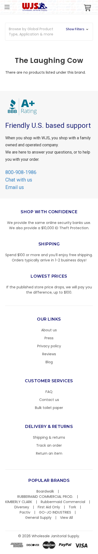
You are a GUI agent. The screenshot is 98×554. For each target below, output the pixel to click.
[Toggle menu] (7, 7)
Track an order (49, 445)
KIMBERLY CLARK (18, 501)
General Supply (38, 517)
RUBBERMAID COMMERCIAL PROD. (45, 496)
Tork (72, 507)
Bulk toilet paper (49, 407)
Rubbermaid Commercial (63, 501)
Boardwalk (45, 491)
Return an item (49, 453)
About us (49, 330)
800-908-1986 (20, 172)
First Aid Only (49, 507)
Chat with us (18, 180)
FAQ (49, 391)
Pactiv (25, 512)
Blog (49, 362)
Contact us (49, 399)
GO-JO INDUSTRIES (55, 512)
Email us (14, 187)
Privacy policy (49, 346)
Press (49, 338)
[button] (97, 551)
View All (66, 517)
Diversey (21, 507)
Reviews (49, 354)
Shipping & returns (49, 437)
